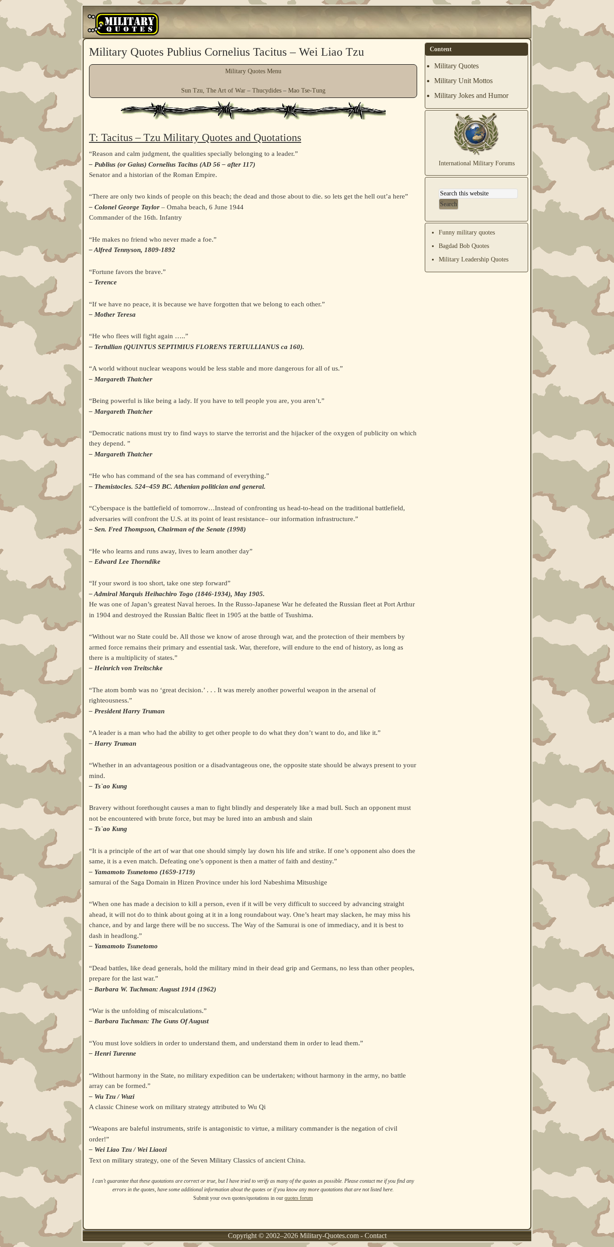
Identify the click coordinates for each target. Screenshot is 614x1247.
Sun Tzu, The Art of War (213, 90)
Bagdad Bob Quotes (464, 246)
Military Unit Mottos (463, 80)
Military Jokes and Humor (471, 95)
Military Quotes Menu (253, 71)
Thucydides (266, 90)
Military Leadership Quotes (473, 259)
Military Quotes (456, 66)
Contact (376, 1235)
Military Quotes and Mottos (124, 24)
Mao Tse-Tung (306, 90)
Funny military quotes (467, 232)
